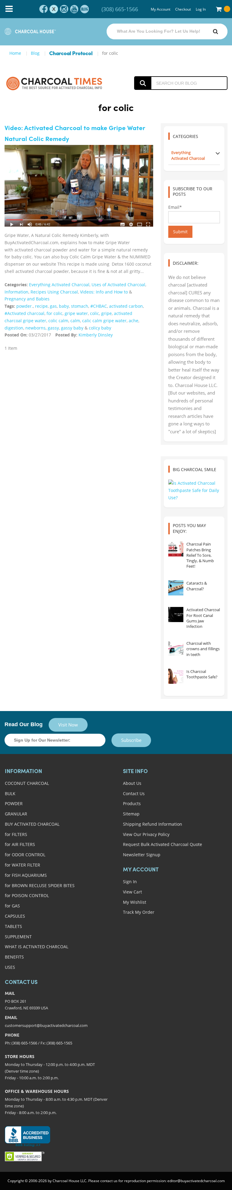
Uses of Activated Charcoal (118, 284)
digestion (14, 328)
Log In (201, 9)
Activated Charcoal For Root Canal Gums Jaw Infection (203, 618)
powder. (24, 306)
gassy (53, 328)
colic (94, 313)
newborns (35, 328)
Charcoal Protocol (70, 53)
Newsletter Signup (141, 854)
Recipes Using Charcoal (54, 292)
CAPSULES (15, 916)
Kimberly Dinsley (96, 335)
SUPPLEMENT (18, 936)
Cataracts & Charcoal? (196, 585)
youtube (74, 9)
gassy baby (72, 328)
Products (132, 803)
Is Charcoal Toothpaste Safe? (202, 674)
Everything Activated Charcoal (59, 284)
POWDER (14, 803)
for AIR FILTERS (20, 844)
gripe (106, 313)
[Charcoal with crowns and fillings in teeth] (175, 648)
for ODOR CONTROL (25, 854)
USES (10, 967)
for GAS (12, 906)
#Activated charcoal (24, 313)
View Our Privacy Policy (146, 834)
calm (75, 320)
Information (16, 292)
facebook (43, 9)
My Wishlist (134, 902)
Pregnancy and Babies (27, 299)
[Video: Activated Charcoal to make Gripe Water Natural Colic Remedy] (79, 186)
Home (15, 53)
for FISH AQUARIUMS (26, 875)
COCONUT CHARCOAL (27, 783)
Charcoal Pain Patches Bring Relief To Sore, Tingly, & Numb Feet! (200, 555)
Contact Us (134, 793)
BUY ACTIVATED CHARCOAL (32, 824)
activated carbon (126, 306)
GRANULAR (16, 814)
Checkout (183, 9)
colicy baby (100, 328)
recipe (41, 306)
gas (53, 306)
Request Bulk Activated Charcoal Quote (162, 844)
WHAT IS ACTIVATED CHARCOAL (36, 946)
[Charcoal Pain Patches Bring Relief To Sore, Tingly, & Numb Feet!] (175, 548)
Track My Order (138, 912)
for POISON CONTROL (27, 895)
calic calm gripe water (104, 320)
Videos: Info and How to (104, 292)
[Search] (215, 31)
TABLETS (13, 926)
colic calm (58, 320)
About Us (132, 783)
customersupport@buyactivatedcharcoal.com (46, 1025)
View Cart (132, 892)
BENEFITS (14, 957)
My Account (160, 9)
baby (64, 306)
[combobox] (167, 31)
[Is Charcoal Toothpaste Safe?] (175, 676)
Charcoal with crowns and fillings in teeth (203, 649)
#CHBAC (98, 306)
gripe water (76, 313)
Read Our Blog (24, 724)
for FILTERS (16, 834)
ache (133, 320)
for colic (55, 313)
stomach (79, 306)
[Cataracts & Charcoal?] (175, 587)
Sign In (130, 881)
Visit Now (68, 725)
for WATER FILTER (22, 865)
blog (84, 9)
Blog (35, 53)
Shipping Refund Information (152, 824)
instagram (64, 9)
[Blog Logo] (54, 83)
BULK (10, 793)
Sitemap (131, 814)
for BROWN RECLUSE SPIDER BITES (40, 885)
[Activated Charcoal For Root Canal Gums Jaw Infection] (175, 614)
